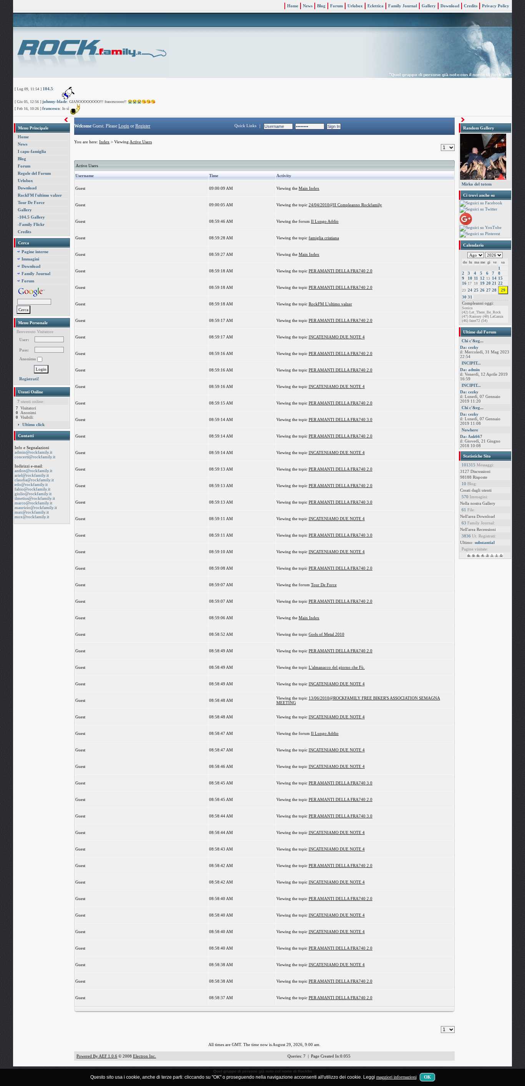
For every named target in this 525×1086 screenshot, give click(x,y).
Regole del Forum (34, 173)
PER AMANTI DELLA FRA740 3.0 (340, 419)
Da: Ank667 (471, 436)
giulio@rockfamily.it (33, 493)
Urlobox (355, 5)
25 (476, 290)
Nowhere (470, 430)
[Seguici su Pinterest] (480, 234)
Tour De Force (31, 202)
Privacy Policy (495, 5)
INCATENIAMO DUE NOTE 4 (337, 337)
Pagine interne (35, 251)
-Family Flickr (31, 224)
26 (482, 290)
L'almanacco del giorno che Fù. (337, 667)
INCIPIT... (471, 363)
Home (292, 5)
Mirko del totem (477, 184)
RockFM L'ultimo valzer (330, 304)
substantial (485, 542)
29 (503, 290)
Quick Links (245, 125)
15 (500, 278)
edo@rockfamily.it (31, 484)
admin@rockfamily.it (33, 452)
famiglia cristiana (324, 237)
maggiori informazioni (396, 1077)
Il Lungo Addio (325, 221)
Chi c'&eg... (472, 340)
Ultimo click (33, 424)
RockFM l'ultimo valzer (40, 195)
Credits (470, 5)
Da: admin (470, 369)
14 (494, 278)
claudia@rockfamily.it (34, 480)
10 (470, 278)
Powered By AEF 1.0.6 (96, 1056)
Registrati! (29, 378)
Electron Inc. (144, 1056)
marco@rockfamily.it (33, 503)
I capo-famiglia (32, 151)
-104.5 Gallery (31, 217)
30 (464, 297)
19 (482, 283)
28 (494, 290)
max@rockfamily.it (32, 512)
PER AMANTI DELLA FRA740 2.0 (340, 271)
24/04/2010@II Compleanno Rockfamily (345, 204)
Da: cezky (469, 347)
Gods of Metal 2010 (326, 634)
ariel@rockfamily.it (32, 475)
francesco (51, 108)
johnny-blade (54, 101)
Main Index (309, 188)
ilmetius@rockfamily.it (35, 498)
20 (488, 283)
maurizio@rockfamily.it (36, 507)
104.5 (48, 88)
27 (488, 290)
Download (449, 5)
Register (142, 126)
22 (500, 283)
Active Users (141, 141)
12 (482, 278)
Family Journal (402, 5)
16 (464, 283)
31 (470, 297)
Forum (336, 5)
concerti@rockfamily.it (35, 456)
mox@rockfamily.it (32, 516)
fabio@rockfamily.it (32, 489)
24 (470, 290)
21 (494, 283)
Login (123, 126)
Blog (321, 5)
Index (104, 141)
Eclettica (375, 5)
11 (476, 278)
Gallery (429, 5)
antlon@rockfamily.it (33, 470)
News (307, 5)
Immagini (30, 259)
